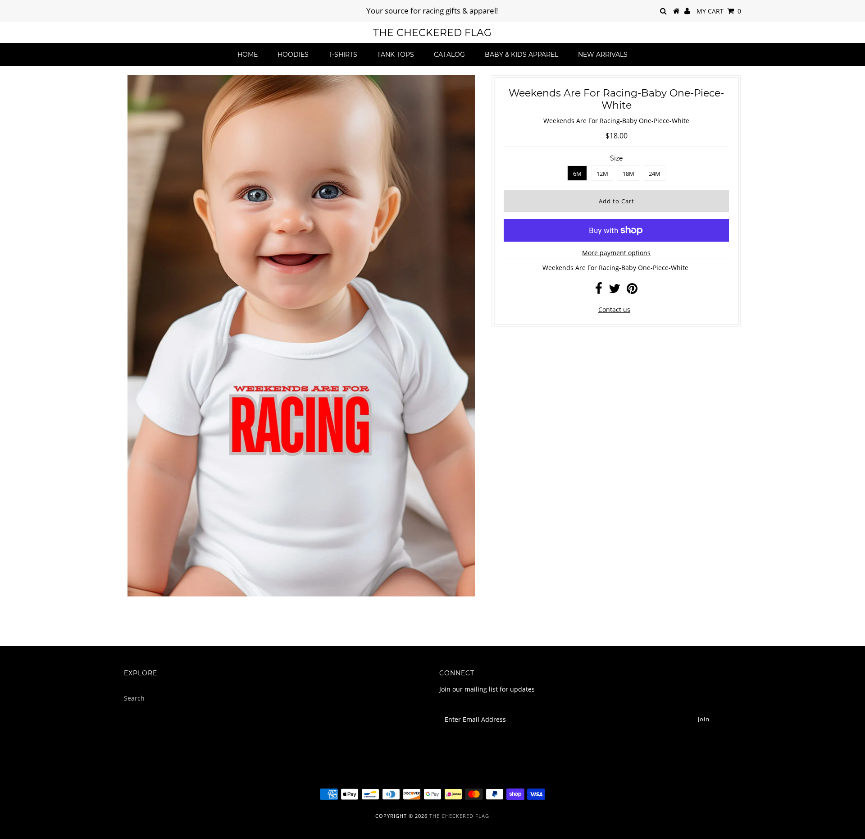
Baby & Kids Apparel (521, 54)
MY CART (719, 11)
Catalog (449, 54)
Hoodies (293, 54)
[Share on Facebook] (598, 290)
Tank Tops (395, 54)
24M (654, 174)
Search (134, 698)
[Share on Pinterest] (632, 290)
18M (628, 174)
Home (247, 54)
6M (577, 174)
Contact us (614, 309)
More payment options (616, 252)
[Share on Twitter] (614, 290)
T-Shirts (342, 54)
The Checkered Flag (432, 33)
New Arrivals (603, 54)
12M (602, 174)
